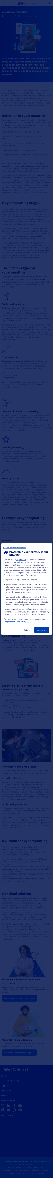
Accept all (41, 630)
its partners (21, 559)
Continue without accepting (14, 547)
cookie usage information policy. (24, 620)
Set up (27, 630)
